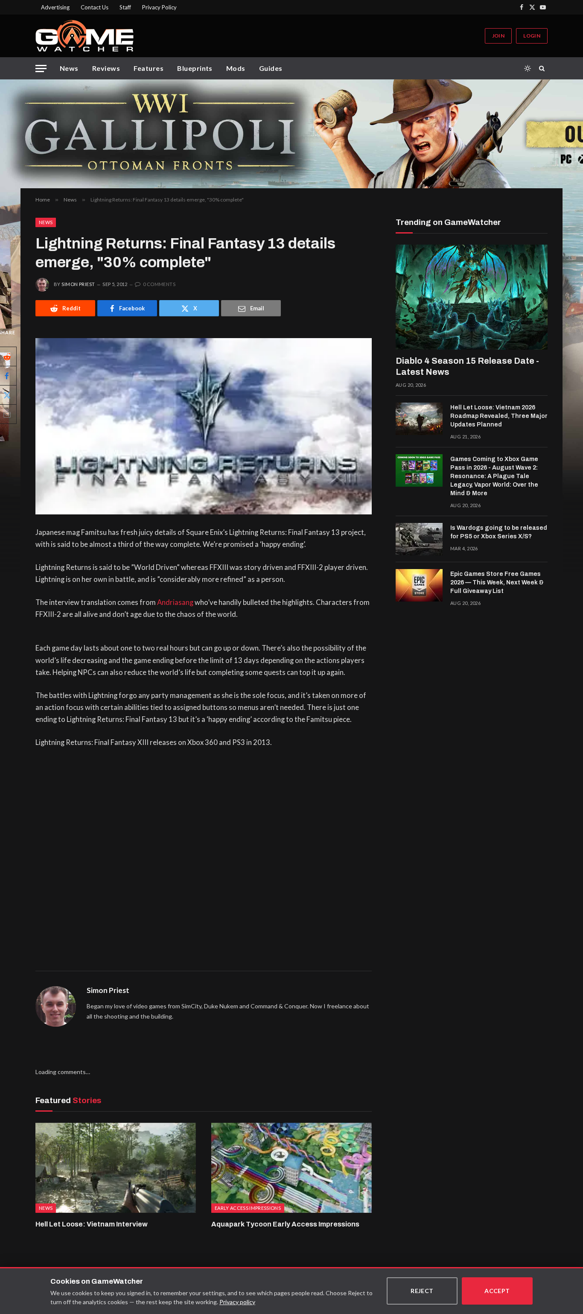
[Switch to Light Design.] (527, 68)
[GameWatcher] (84, 36)
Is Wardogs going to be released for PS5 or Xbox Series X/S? (498, 532)
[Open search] (543, 68)
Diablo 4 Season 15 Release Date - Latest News (467, 366)
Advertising (55, 7)
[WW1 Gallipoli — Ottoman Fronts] (291, 133)
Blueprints (195, 68)
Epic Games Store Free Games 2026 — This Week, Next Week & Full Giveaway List (497, 582)
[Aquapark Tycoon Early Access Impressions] (291, 1168)
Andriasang (175, 602)
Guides (271, 68)
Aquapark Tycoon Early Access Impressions (285, 1224)
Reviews (106, 68)
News (69, 68)
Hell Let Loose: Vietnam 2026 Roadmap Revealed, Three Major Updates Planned (499, 416)
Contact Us (94, 7)
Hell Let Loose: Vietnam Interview (91, 1224)
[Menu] (41, 68)
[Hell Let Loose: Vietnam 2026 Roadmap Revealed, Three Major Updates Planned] (419, 419)
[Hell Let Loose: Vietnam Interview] (115, 1168)
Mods (235, 68)
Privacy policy (237, 1301)
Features (148, 68)
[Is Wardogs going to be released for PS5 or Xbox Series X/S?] (419, 539)
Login (531, 35)
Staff (125, 7)
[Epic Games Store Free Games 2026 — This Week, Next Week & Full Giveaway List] (419, 585)
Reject (422, 1290)
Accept (497, 1290)
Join (498, 35)
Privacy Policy (159, 7)
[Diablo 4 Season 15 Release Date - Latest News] (472, 297)
